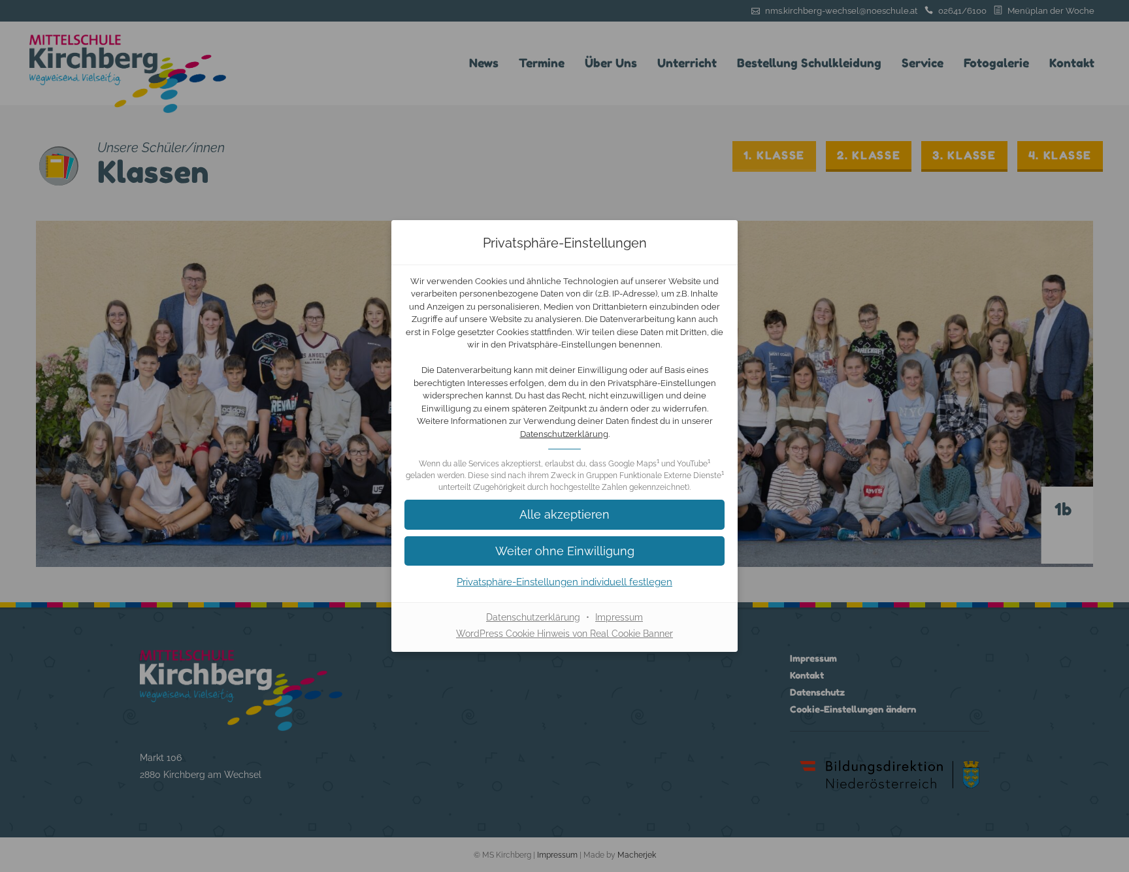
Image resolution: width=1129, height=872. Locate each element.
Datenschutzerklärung (564, 434)
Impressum (619, 617)
